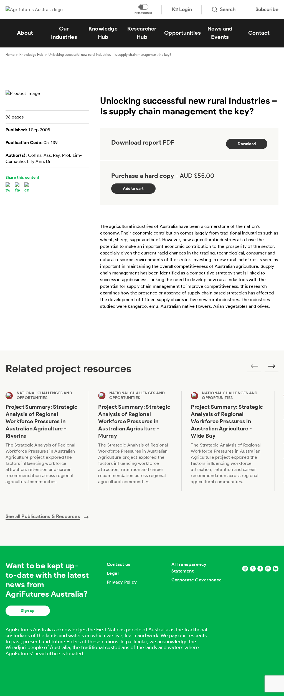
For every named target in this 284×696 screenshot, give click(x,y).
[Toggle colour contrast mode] (143, 7)
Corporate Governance (196, 579)
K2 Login (182, 9)
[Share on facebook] (17, 187)
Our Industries (64, 32)
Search (227, 9)
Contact (259, 32)
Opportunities (182, 32)
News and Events (220, 32)
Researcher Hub (141, 32)
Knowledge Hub (103, 32)
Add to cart (133, 188)
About (25, 32)
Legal (113, 573)
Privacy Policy (122, 582)
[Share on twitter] (8, 187)
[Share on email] (26, 187)
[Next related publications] (271, 368)
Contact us (118, 564)
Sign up (27, 610)
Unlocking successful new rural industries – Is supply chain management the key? (110, 54)
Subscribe (266, 9)
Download (247, 144)
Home (10, 54)
